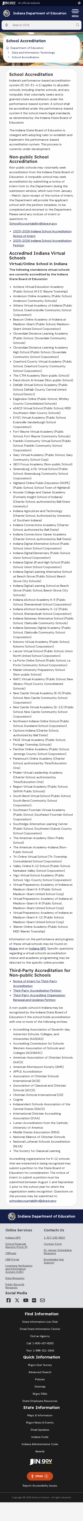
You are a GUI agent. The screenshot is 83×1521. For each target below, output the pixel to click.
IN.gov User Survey (40, 1365)
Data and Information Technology (33, 52)
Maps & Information (40, 1415)
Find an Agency (40, 1336)
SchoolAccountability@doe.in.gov (33, 223)
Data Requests (15, 1278)
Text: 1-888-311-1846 (40, 1350)
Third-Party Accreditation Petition (37, 991)
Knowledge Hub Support (54, 1261)
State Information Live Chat (40, 1321)
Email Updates (40, 1429)
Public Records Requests (14, 1286)
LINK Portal (12, 1259)
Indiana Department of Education (39, 13)
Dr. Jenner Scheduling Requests (58, 1251)
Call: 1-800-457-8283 (39, 1343)
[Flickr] (34, 1300)
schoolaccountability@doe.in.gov (32, 1201)
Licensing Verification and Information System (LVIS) (18, 1269)
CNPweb (10, 1253)
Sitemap (40, 1386)
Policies (40, 1379)
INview (13, 948)
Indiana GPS (37, 948)
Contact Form (53, 1244)
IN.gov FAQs (40, 1393)
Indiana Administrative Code (40, 1444)
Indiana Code (39, 1437)
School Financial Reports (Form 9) (16, 1245)
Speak (39, 1476)
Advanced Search (40, 1372)
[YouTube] (25, 1300)
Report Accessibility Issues (40, 1485)
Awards (40, 1451)
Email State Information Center (40, 1329)
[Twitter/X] (17, 1300)
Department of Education (27, 48)
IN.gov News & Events (40, 1422)
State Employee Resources (40, 1401)
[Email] (42, 1300)
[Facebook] (8, 1300)
